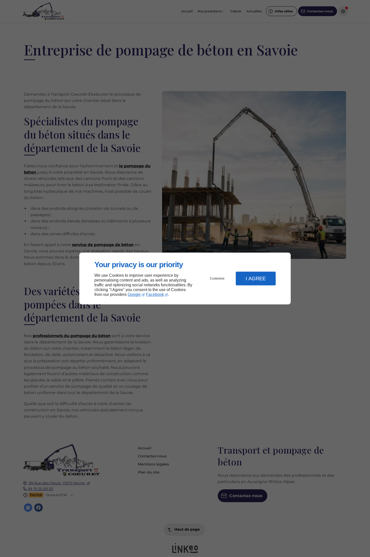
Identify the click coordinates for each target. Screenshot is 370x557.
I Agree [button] (256, 278)
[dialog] (185, 279)
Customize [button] (217, 278)
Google (134, 294)
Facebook (155, 294)
